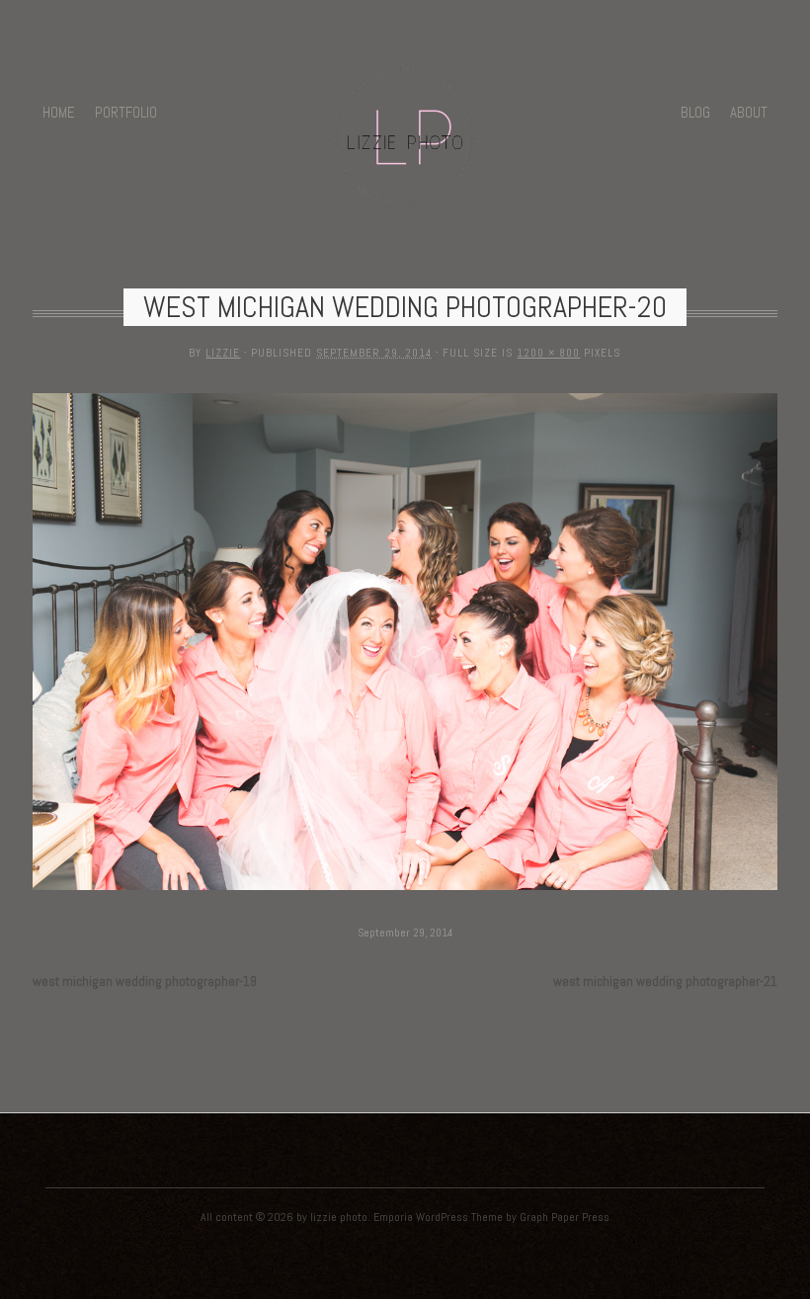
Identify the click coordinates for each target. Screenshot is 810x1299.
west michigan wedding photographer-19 (145, 981)
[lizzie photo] (405, 194)
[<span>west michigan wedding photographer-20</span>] (405, 891)
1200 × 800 (548, 353)
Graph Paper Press (564, 1217)
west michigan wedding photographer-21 (665, 981)
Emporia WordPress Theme (438, 1217)
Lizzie (222, 353)
